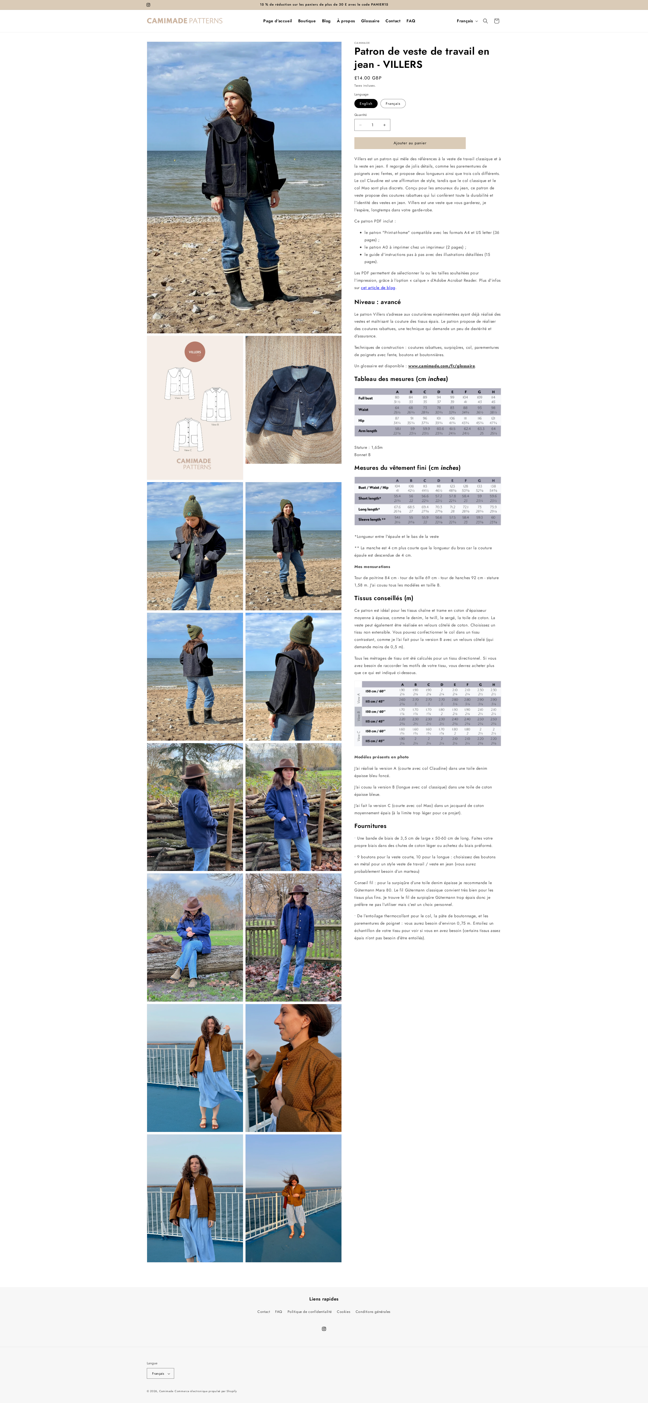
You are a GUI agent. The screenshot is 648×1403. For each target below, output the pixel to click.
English (366, 103)
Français (393, 103)
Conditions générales (373, 1311)
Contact (263, 1311)
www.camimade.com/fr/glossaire (441, 366)
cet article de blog (378, 288)
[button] (485, 21)
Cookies (343, 1311)
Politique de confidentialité (310, 1311)
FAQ (278, 1311)
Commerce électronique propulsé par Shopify (206, 1391)
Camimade (166, 1391)
